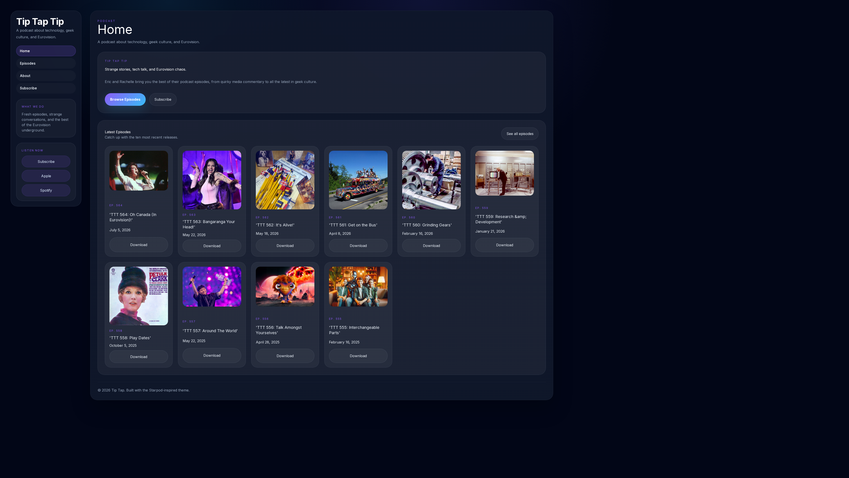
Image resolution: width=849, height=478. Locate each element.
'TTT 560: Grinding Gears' (427, 224)
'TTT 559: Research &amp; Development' (501, 219)
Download (138, 245)
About (25, 76)
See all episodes (520, 133)
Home (25, 51)
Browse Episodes (125, 99)
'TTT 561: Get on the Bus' (353, 224)
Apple (46, 176)
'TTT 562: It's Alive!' (275, 224)
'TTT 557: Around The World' (210, 330)
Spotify (46, 190)
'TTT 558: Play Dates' (130, 337)
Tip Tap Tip (40, 21)
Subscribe (28, 88)
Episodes (28, 63)
